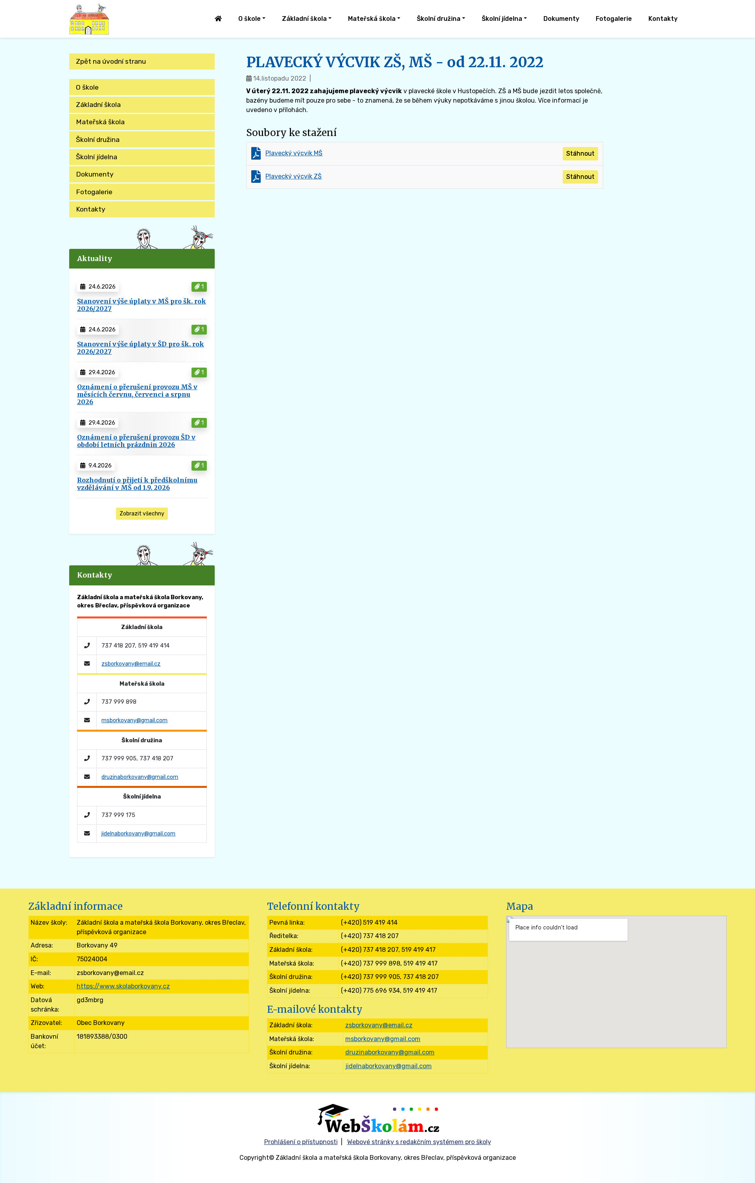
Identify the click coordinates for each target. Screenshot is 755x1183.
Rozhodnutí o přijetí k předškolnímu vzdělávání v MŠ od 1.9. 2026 (137, 483)
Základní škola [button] (304, 18)
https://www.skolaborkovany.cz (123, 986)
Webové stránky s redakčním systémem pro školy (419, 1142)
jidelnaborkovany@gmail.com (138, 833)
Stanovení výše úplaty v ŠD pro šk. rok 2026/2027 (140, 347)
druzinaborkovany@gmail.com (139, 777)
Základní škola (98, 105)
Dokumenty (561, 18)
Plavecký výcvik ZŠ (293, 176)
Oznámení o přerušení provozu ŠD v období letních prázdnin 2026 (136, 441)
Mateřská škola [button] (372, 18)
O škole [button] (249, 18)
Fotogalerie (614, 18)
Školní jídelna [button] (502, 18)
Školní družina (98, 140)
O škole (87, 87)
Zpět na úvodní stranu (111, 61)
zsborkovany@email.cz (130, 663)
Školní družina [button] (438, 18)
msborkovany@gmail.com (134, 720)
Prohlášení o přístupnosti (301, 1142)
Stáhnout (580, 153)
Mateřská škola (100, 122)
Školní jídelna (96, 157)
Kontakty (663, 18)
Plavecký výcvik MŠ (293, 153)
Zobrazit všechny (142, 513)
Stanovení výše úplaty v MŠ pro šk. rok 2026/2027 (141, 305)
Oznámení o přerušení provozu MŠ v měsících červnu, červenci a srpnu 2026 (137, 394)
